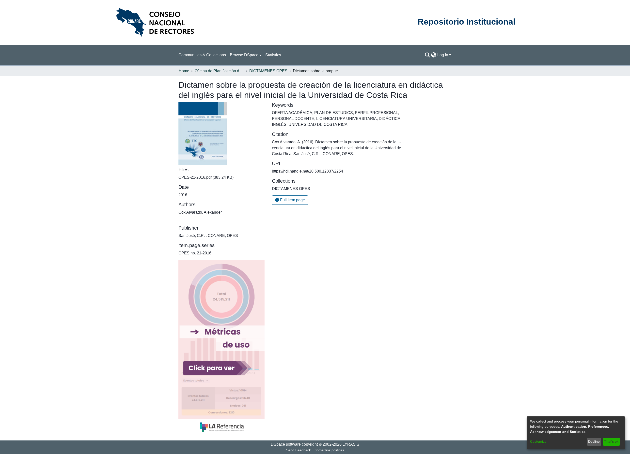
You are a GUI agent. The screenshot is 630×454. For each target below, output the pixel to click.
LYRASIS (351, 444)
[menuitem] (245, 55)
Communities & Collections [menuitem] (202, 55)
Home (184, 71)
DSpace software (286, 444)
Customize (538, 441)
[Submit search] (428, 55)
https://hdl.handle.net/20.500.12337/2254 (307, 171)
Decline (594, 441)
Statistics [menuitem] (273, 55)
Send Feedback (298, 450)
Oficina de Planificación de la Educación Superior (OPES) (219, 71)
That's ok (611, 441)
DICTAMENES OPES (268, 71)
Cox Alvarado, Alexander (200, 212)
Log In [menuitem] (442, 55)
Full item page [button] (292, 200)
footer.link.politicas (329, 450)
